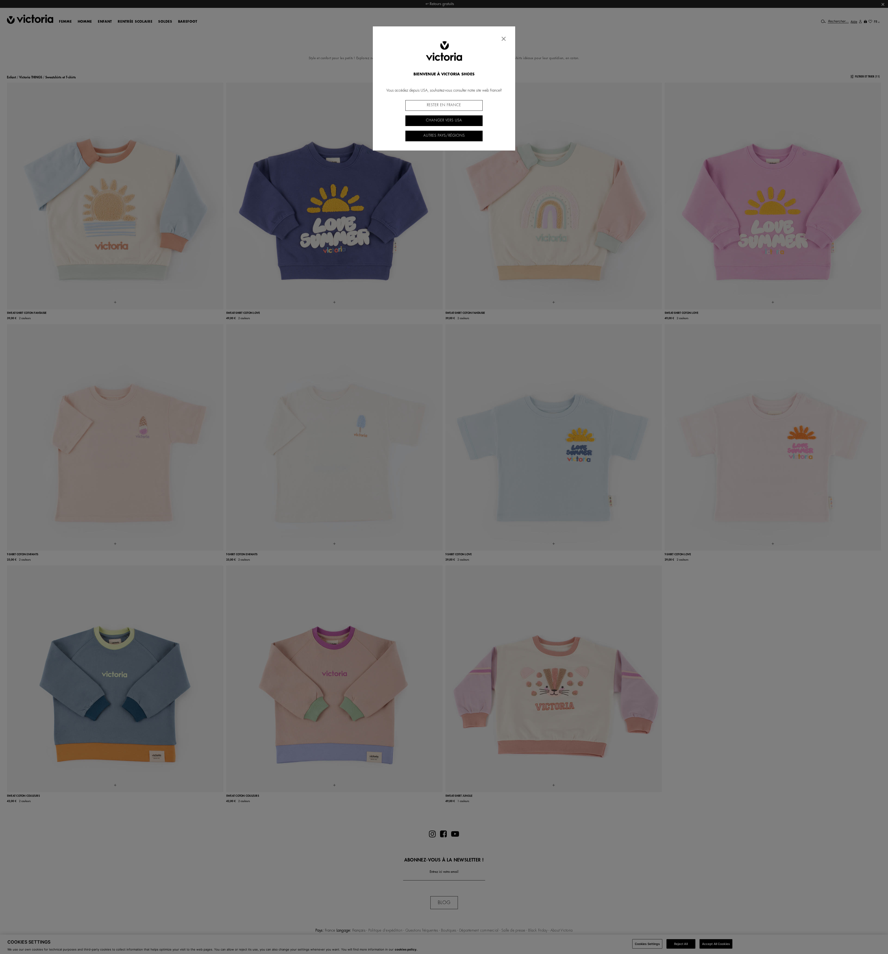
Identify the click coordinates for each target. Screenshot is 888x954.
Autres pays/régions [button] (444, 135)
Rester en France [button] (444, 105)
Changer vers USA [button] (444, 120)
